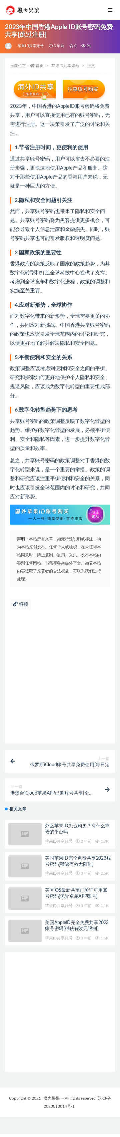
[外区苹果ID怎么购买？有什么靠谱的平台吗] (25, 834)
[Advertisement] (60, 680)
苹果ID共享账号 (31, 46)
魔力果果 (52, 1098)
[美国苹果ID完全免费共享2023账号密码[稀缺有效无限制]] (25, 866)
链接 (23, 604)
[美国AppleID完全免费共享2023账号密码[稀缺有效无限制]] (25, 931)
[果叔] (9, 46)
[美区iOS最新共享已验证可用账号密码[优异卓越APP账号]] (25, 898)
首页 (40, 66)
